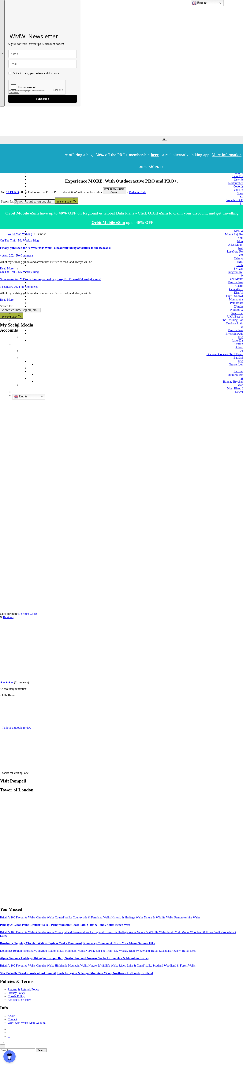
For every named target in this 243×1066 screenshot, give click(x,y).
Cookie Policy (16, 996)
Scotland (158, 965)
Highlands (61, 965)
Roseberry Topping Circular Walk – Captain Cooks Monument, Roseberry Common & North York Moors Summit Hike (77, 943)
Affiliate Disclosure (19, 999)
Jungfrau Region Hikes (50, 950)
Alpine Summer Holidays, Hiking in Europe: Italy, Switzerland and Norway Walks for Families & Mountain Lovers (74, 958)
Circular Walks (45, 917)
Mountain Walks (75, 950)
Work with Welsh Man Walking (27, 1022)
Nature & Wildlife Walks (159, 917)
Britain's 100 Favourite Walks (18, 917)
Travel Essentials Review (166, 950)
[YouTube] (4, 452)
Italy (33, 950)
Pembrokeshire (183, 917)
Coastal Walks (64, 917)
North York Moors (178, 932)
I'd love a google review (16, 727)
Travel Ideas (188, 950)
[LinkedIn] (4, 481)
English (23, 396)
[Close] (2, 1046)
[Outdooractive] (4, 422)
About (11, 1016)
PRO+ (160, 166)
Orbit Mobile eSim (22, 213)
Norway (90, 950)
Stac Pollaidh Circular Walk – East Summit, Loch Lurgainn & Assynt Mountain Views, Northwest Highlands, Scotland (76, 973)
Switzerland (143, 950)
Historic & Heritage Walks (127, 917)
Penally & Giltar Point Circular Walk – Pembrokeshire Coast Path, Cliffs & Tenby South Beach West (65, 924)
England (99, 932)
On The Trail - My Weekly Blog (116, 950)
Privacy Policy (16, 993)
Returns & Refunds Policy (23, 989)
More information (226, 154)
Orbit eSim (158, 213)
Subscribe (42, 99)
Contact (12, 1019)
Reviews (8, 617)
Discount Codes (27, 613)
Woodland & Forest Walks (206, 932)
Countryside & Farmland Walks (92, 917)
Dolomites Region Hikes (15, 950)
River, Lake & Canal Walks (136, 965)
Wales (196, 917)
